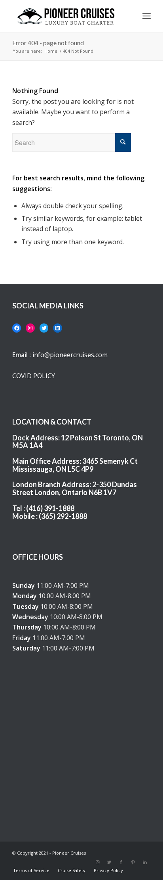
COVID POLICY (33, 375)
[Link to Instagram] (97, 862)
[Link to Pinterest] (133, 862)
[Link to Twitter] (109, 862)
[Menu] (146, 15)
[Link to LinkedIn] (145, 862)
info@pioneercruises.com (70, 354)
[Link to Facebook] (121, 862)
